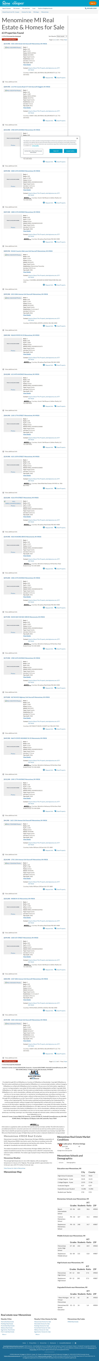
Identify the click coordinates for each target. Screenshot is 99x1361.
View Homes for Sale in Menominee (14, 1168)
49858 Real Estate (73, 1322)
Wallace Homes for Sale (41, 1330)
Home (24, 1343)
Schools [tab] (61, 1162)
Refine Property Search (10, 39)
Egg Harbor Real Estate (8, 1330)
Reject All (56, 151)
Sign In (93, 3)
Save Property (61, 77)
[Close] (77, 138)
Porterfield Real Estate (7, 1326)
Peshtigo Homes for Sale (41, 1326)
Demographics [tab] (71, 1162)
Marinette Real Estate (7, 1322)
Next (65, 40)
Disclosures (53, 1343)
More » (4, 1334)
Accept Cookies (70, 151)
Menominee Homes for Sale (42, 1322)
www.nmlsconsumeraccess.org (12, 1356)
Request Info (49, 77)
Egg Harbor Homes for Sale (42, 1332)
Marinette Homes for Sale (42, 1324)
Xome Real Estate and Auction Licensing (13, 1346)
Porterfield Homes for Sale (42, 1328)
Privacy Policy (32, 1343)
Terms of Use (43, 1343)
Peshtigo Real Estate (7, 1324)
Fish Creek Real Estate (7, 1332)
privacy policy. (35, 145)
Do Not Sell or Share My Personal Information (33, 151)
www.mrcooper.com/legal (44, 1356)
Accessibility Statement (65, 1343)
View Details (27, 64)
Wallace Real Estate (7, 1328)
